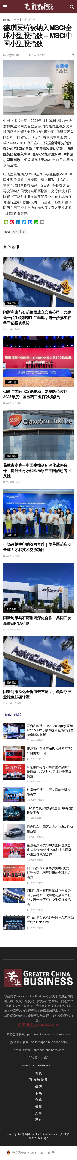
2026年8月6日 (12, 329)
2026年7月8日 (12, 555)
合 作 (38, 1099)
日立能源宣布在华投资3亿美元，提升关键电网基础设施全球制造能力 (50, 872)
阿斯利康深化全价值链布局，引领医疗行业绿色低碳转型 (37, 694)
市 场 (38, 1093)
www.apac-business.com (38, 1065)
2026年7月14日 (13, 402)
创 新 (38, 1106)
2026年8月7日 (36, 740)
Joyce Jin (13, 55)
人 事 (38, 1113)
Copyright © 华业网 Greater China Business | (33, 1134)
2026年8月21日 (37, 781)
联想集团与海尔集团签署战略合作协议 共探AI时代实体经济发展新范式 (49, 771)
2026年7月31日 (37, 758)
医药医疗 (30, 19)
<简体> (8, 714)
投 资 (38, 1086)
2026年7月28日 (37, 799)
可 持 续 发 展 (38, 1079)
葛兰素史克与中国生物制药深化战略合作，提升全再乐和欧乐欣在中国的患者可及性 (37, 470)
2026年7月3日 (12, 629)
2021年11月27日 (38, 55)
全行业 (17, 19)
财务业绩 (18, 231)
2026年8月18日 (37, 882)
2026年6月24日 (13, 703)
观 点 (38, 1119)
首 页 (38, 1073)
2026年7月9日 (12, 481)
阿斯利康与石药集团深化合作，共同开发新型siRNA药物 (37, 620)
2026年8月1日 (36, 859)
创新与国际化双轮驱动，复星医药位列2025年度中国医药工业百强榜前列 (35, 393)
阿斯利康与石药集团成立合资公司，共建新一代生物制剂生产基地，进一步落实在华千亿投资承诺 (37, 317)
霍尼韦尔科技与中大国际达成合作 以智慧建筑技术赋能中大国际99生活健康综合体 (49, 849)
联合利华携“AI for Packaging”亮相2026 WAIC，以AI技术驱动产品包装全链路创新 (50, 730)
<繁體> (18, 714)
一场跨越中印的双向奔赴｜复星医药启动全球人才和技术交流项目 (37, 546)
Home (6, 19)
